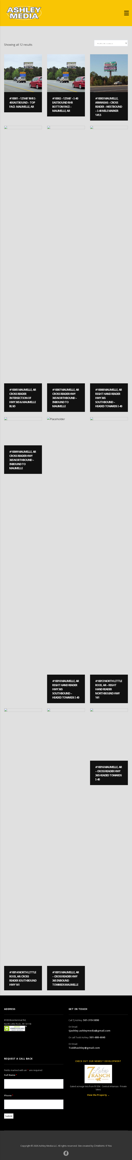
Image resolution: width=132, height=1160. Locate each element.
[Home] (24, 13)
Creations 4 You (103, 1145)
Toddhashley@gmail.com (84, 1047)
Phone (8, 1095)
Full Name (10, 1075)
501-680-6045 (97, 1037)
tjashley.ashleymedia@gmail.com (89, 1030)
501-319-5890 (91, 1020)
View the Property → (98, 1095)
